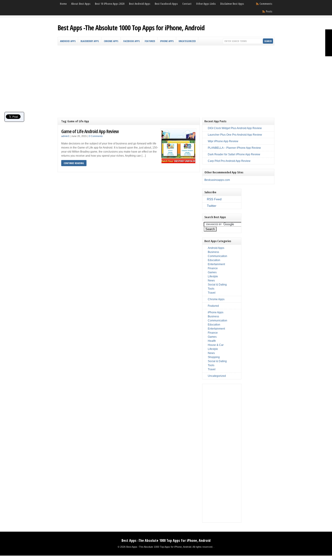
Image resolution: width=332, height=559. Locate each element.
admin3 (65, 136)
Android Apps (68, 41)
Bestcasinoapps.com (217, 180)
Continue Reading (74, 163)
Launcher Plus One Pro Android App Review (235, 134)
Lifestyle (213, 276)
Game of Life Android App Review (90, 131)
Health (212, 340)
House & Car (216, 345)
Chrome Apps (111, 41)
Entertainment (216, 264)
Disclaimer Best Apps (232, 4)
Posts (269, 11)
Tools (211, 288)
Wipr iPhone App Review (223, 141)
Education (214, 260)
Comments (266, 4)
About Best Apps (80, 4)
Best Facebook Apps (166, 4)
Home (63, 4)
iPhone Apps (167, 41)
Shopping (214, 357)
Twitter (211, 206)
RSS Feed (214, 199)
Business (213, 252)
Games (212, 272)
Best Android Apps (139, 4)
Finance (213, 268)
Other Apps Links (206, 4)
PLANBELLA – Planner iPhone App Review (234, 147)
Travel (211, 292)
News (211, 280)
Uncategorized (187, 41)
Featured (150, 41)
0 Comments (96, 136)
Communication (217, 256)
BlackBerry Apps (90, 41)
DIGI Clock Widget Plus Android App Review (235, 128)
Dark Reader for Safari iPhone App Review (234, 154)
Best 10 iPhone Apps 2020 (109, 4)
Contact (187, 4)
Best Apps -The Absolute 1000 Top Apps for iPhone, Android (131, 27)
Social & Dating (217, 284)
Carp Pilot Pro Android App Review (229, 161)
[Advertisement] (166, 79)
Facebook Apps (131, 41)
